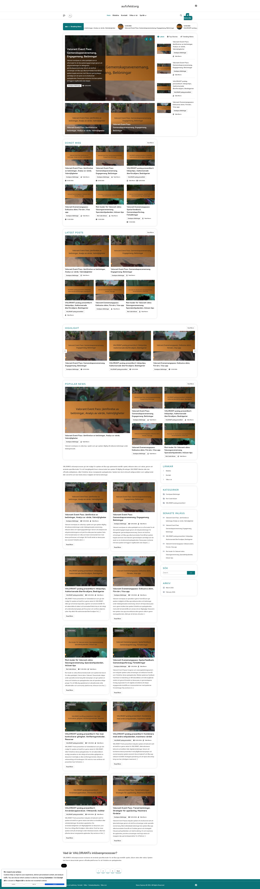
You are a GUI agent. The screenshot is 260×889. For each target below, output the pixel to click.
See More (150, 143)
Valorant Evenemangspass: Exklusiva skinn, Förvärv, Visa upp (183, 104)
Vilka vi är (133, 15)
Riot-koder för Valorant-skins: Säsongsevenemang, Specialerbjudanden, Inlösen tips (110, 209)
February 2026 (170, 592)
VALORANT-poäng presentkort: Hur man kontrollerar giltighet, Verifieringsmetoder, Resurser (85, 737)
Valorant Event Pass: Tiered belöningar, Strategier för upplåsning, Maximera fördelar (131, 811)
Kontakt (124, 15)
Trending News (188, 37)
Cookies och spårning (70, 885)
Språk (142, 15)
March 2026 (170, 588)
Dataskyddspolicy (94, 885)
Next (118, 871)
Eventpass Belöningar (180, 52)
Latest (162, 37)
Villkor (85, 885)
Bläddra (116, 15)
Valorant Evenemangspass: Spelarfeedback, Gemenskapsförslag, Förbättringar (133, 661)
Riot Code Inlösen (102, 216)
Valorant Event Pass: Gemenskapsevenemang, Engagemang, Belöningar (127, 28)
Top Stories (173, 37)
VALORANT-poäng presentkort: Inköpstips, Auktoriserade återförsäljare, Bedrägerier (191, 28)
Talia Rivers (178, 56)
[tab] (160, 36)
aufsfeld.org (130, 6)
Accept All (54, 884)
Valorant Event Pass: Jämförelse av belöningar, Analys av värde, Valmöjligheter (79, 171)
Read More (69, 544)
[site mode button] (70, 15)
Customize (13, 884)
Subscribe (187, 18)
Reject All (34, 884)
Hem (109, 15)
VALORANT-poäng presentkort (76, 85)
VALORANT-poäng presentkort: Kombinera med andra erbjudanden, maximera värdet (133, 735)
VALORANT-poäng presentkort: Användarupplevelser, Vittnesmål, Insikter (85, 809)
